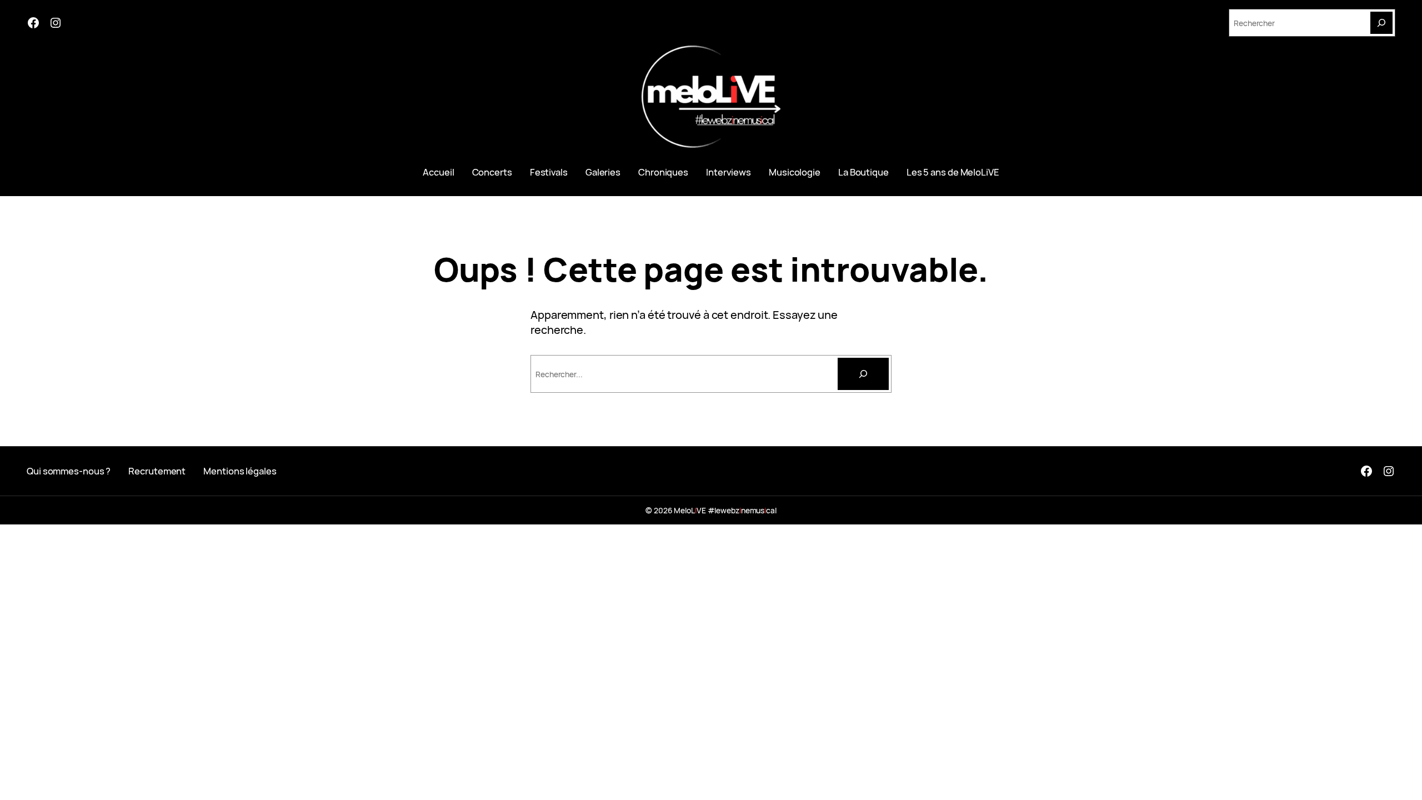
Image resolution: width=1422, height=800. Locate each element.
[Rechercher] (863, 374)
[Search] (1381, 23)
